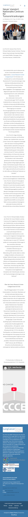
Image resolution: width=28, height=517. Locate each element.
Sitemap (5, 505)
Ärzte (22, 19)
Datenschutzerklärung (13, 507)
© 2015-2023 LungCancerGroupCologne (13, 503)
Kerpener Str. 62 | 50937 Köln (10, 488)
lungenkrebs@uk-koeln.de (13, 492)
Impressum (16, 505)
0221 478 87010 (9, 490)
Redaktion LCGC (9, 19)
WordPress (14, 514)
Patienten (10, 21)
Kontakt (10, 505)
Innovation (5, 21)
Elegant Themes (14, 512)
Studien (15, 21)
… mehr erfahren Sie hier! (9, 495)
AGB (22, 505)
